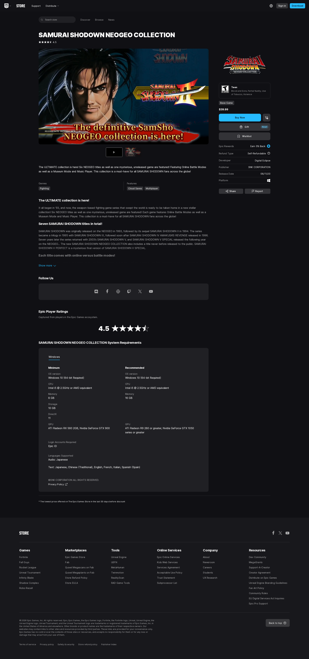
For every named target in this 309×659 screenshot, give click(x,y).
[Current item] (114, 152)
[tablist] (123, 357)
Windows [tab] (54, 356)
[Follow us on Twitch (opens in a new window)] (129, 291)
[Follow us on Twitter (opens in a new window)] (140, 291)
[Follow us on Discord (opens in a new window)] (96, 291)
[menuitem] (85, 19)
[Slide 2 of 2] (133, 152)
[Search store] (42, 19)
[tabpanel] (123, 397)
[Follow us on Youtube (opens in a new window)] (151, 291)
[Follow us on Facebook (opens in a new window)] (107, 291)
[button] (124, 265)
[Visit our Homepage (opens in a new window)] (118, 291)
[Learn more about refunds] (268, 153)
